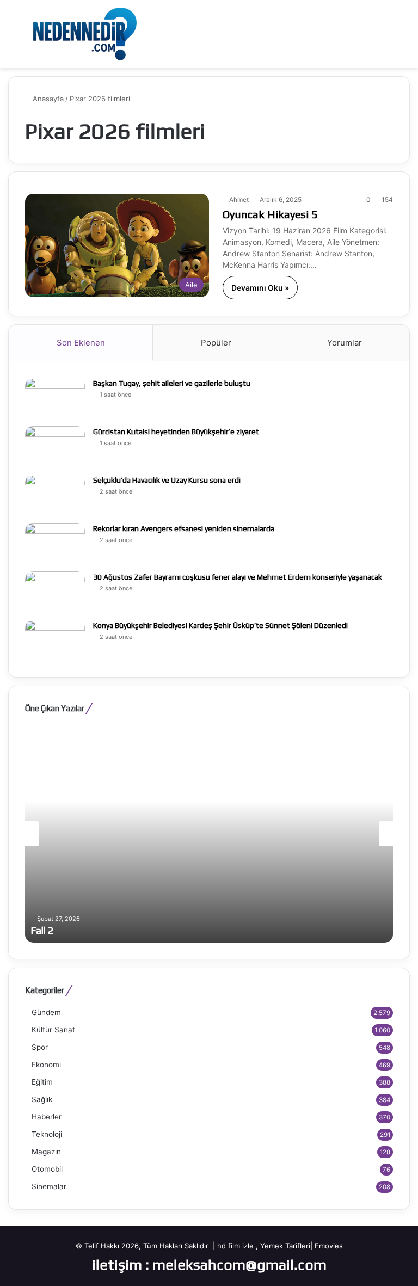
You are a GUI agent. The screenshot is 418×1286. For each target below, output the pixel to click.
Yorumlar (344, 342)
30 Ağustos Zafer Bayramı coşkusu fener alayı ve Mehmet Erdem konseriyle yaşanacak (237, 577)
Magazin (46, 1151)
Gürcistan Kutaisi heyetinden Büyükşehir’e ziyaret (176, 431)
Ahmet (239, 199)
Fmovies (329, 1245)
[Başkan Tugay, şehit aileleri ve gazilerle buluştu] (55, 398)
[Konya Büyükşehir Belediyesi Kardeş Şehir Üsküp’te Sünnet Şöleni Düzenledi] (55, 640)
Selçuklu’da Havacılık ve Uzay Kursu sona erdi (167, 480)
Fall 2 (41, 930)
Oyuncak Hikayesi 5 (270, 214)
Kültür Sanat (53, 1029)
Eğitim (42, 1082)
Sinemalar (49, 1186)
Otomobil (47, 1169)
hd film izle (235, 1245)
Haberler (47, 1116)
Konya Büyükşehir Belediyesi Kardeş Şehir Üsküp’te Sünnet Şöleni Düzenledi (220, 625)
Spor (40, 1047)
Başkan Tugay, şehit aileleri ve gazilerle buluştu (171, 383)
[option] (209, 834)
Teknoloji (47, 1134)
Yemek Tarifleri (285, 1245)
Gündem (46, 1012)
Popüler (216, 342)
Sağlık (42, 1099)
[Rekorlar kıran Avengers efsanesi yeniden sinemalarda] (55, 543)
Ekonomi (46, 1064)
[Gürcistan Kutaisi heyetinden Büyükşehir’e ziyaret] (55, 446)
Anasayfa (47, 98)
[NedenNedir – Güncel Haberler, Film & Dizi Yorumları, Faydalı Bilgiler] (85, 34)
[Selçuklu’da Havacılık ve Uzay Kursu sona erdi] (55, 495)
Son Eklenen (81, 342)
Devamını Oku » (260, 287)
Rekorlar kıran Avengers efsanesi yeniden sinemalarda (183, 528)
